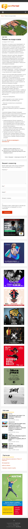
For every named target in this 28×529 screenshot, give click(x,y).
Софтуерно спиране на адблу (9, 468)
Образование (11, 422)
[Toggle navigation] (3, 12)
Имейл (4, 192)
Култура (10, 413)
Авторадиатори (5, 463)
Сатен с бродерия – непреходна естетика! (15, 157)
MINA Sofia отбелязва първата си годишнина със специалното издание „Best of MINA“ (17, 438)
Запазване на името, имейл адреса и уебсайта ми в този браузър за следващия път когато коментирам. (13, 207)
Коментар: (5, 169)
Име (3, 186)
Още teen (4, 37)
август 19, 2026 (11, 449)
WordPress (18, 526)
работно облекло (6, 465)
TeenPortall (17, 523)
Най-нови (6, 410)
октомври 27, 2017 (6, 41)
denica (17, 419)
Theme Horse (16, 525)
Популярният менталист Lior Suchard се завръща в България (16, 417)
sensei (12, 41)
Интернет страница (6, 198)
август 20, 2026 (11, 419)
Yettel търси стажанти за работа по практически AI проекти (15, 447)
